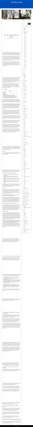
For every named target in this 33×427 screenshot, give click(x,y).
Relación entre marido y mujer (26, 168)
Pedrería (24, 129)
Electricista (25, 46)
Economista (25, 43)
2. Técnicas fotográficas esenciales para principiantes (8, 95)
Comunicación (24, 75)
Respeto (24, 179)
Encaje (24, 105)
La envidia (25, 184)
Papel (24, 120)
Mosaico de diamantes (25, 117)
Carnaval (24, 210)
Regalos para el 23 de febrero (26, 193)
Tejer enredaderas (25, 142)
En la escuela (25, 225)
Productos (11, 5)
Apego (24, 181)
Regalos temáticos (25, 230)
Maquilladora (25, 52)
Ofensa (24, 173)
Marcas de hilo (25, 111)
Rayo (24, 126)
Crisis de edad (24, 154)
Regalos (7, 5)
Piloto (24, 58)
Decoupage (24, 102)
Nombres (4, 5)
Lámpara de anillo (25, 114)
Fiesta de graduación (25, 221)
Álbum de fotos (25, 85)
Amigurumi (24, 88)
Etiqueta (24, 74)
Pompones (24, 133)
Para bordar (24, 123)
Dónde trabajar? (5, 94)
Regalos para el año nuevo (26, 196)
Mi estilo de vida (16, 2)
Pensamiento (24, 165)
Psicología (21, 5)
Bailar (24, 91)
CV (23, 71)
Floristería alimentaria (26, 109)
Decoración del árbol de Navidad (27, 207)
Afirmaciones (25, 33)
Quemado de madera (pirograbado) (27, 136)
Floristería (24, 108)
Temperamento (25, 187)
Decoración (25, 222)
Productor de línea (26, 61)
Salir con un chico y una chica (27, 176)
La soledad (24, 157)
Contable (25, 39)
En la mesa (24, 77)
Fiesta (24, 218)
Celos (24, 170)
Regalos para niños (25, 201)
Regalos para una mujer (25, 204)
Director (25, 40)
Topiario (24, 146)
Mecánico (25, 55)
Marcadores (25, 95)
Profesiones (15, 7)
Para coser (24, 125)
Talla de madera (25, 139)
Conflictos (24, 151)
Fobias (19, 7)
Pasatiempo (17, 5)
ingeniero (25, 49)
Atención (24, 30)
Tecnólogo (25, 65)
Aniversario (25, 214)
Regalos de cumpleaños (27, 5)
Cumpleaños (24, 213)
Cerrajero (25, 36)
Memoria (24, 68)
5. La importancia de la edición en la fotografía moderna (9, 97)
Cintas (24, 99)
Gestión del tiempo (25, 80)
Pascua (24, 228)
